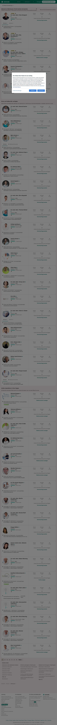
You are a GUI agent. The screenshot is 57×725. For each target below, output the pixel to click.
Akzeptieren (41, 90)
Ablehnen (33, 90)
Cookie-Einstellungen (17, 90)
